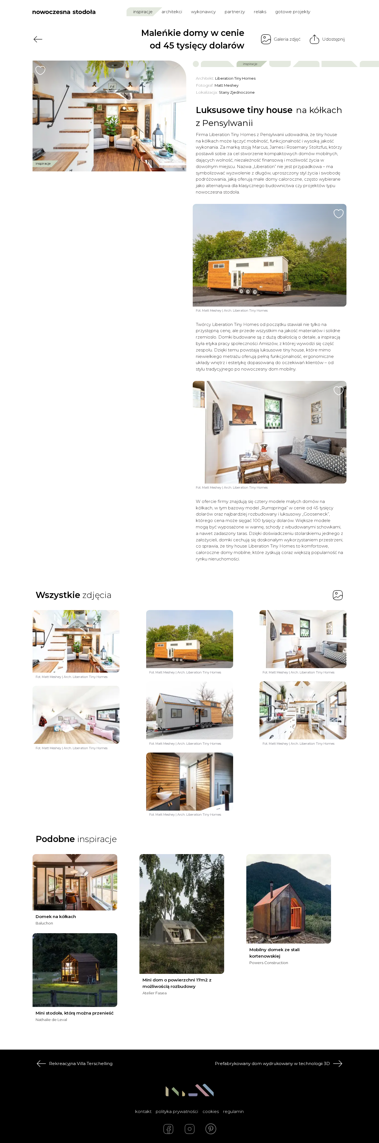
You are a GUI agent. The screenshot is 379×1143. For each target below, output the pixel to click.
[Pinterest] (211, 1129)
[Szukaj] (330, 11)
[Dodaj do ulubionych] (40, 70)
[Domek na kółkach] (75, 882)
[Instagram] (189, 1129)
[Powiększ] (109, 116)
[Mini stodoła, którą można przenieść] (75, 970)
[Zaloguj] (342, 11)
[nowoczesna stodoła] (64, 12)
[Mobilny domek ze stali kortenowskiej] (288, 899)
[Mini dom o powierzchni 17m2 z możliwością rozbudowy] (181, 914)
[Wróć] (38, 39)
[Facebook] (168, 1129)
